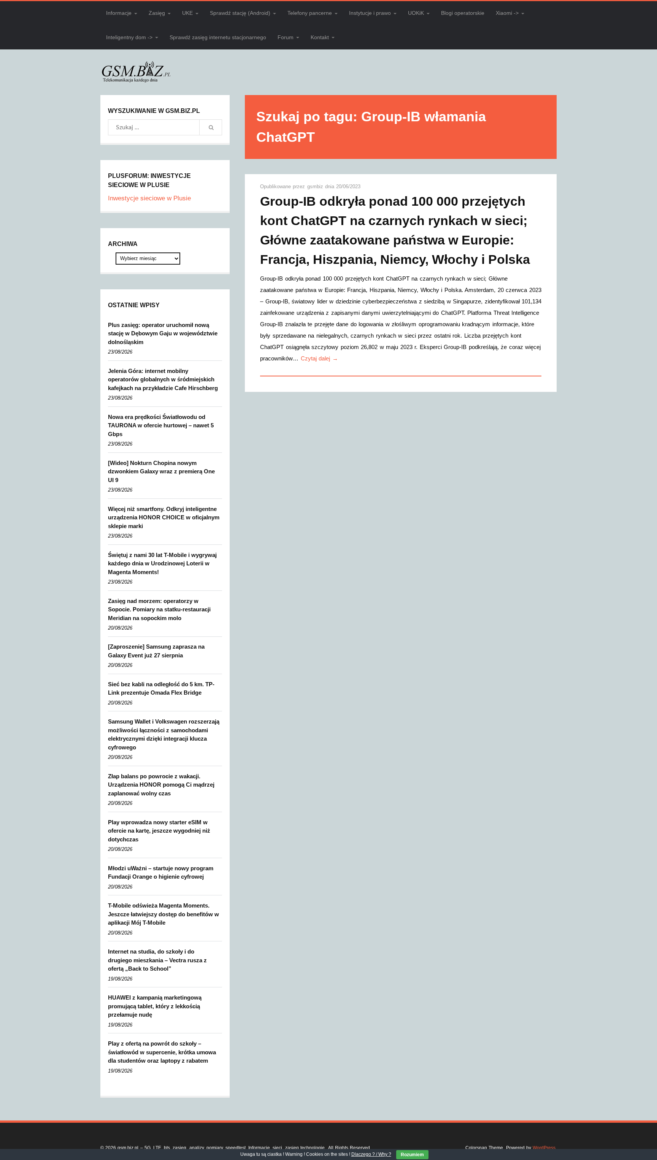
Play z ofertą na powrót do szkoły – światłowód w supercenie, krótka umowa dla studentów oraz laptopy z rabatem (162, 1052)
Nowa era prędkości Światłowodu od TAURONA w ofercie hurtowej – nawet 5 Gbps (161, 425)
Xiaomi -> (507, 13)
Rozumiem (412, 1154)
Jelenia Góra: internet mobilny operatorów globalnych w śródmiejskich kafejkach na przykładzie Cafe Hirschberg (163, 379)
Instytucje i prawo (370, 13)
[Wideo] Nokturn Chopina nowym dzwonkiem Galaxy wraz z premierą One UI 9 (161, 471)
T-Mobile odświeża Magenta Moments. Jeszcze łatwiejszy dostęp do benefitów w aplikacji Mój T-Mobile (163, 914)
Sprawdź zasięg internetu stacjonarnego (218, 37)
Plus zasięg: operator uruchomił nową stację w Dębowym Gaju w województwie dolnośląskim (162, 333)
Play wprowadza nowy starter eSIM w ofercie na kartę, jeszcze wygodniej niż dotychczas (159, 831)
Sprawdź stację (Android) (240, 13)
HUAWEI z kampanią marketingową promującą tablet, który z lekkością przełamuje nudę (155, 1006)
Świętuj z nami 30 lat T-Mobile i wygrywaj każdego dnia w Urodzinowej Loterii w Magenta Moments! (162, 563)
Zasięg (157, 13)
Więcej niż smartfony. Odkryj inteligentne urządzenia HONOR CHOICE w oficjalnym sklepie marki (163, 517)
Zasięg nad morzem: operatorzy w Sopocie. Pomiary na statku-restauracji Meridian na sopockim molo (159, 609)
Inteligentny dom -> (129, 37)
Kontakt (320, 37)
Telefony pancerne (309, 13)
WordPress (544, 1147)
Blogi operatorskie (462, 13)
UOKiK (416, 13)
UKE (187, 13)
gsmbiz (316, 186)
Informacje (119, 13)
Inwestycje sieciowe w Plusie (149, 198)
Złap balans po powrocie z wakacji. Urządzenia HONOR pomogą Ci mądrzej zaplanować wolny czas (161, 785)
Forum (286, 37)
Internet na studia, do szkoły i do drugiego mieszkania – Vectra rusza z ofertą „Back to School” (157, 960)
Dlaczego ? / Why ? (371, 1154)
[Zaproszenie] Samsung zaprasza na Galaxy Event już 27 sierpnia (156, 651)
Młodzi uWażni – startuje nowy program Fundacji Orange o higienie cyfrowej (160, 872)
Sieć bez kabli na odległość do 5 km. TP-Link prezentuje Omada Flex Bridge (161, 688)
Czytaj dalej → (319, 358)
